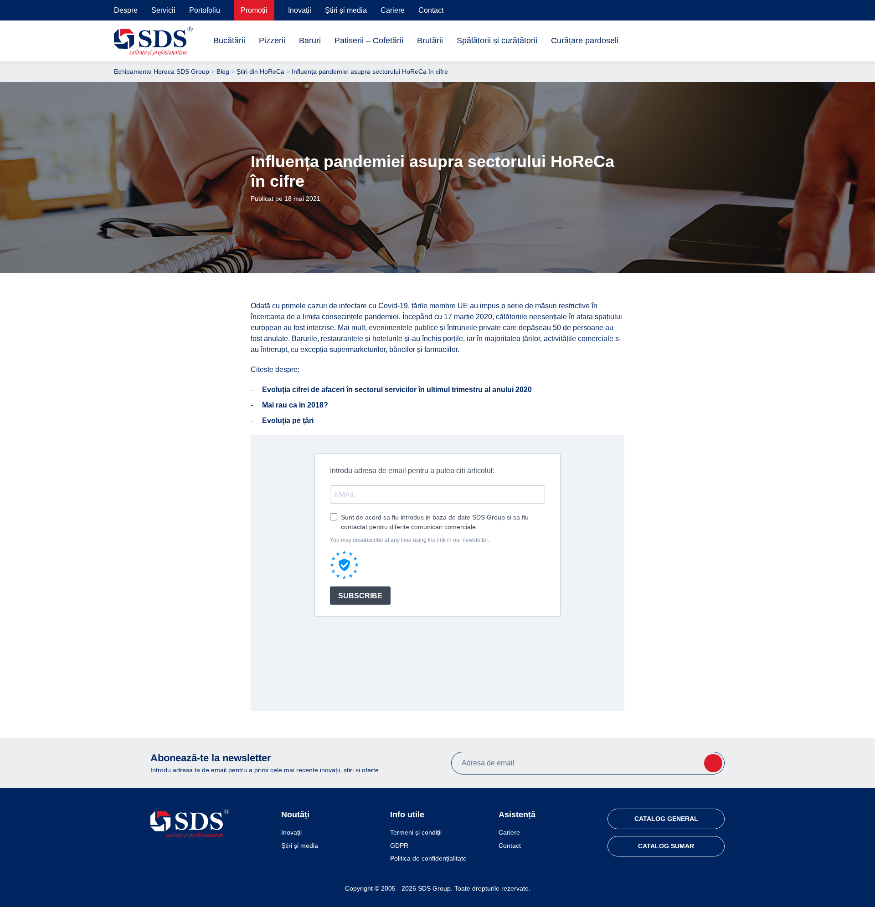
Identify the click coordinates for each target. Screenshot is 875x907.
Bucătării (229, 40)
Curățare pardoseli (584, 40)
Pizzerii (272, 40)
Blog (222, 71)
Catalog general (666, 818)
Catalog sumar (666, 846)
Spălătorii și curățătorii (497, 40)
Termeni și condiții (416, 832)
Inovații (299, 10)
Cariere (393, 10)
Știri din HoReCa (260, 71)
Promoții (254, 10)
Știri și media (346, 10)
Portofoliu (204, 10)
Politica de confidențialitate (428, 858)
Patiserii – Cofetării (369, 40)
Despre (126, 10)
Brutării (430, 40)
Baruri (310, 40)
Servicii (163, 10)
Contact (430, 10)
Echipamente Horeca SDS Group (161, 71)
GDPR (399, 845)
